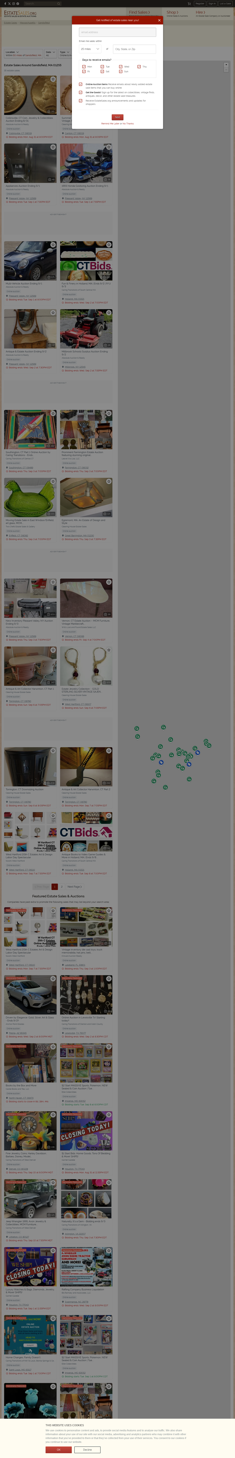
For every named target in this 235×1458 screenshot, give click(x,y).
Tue (108, 66)
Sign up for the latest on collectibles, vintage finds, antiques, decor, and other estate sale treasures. (120, 94)
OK (58, 1449)
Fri (88, 71)
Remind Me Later (110, 123)
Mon (89, 66)
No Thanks (128, 123)
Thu (145, 66)
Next (117, 117)
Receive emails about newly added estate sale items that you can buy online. (119, 86)
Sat (107, 71)
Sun (126, 71)
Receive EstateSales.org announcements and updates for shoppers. (116, 102)
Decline (87, 1449)
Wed (126, 66)
